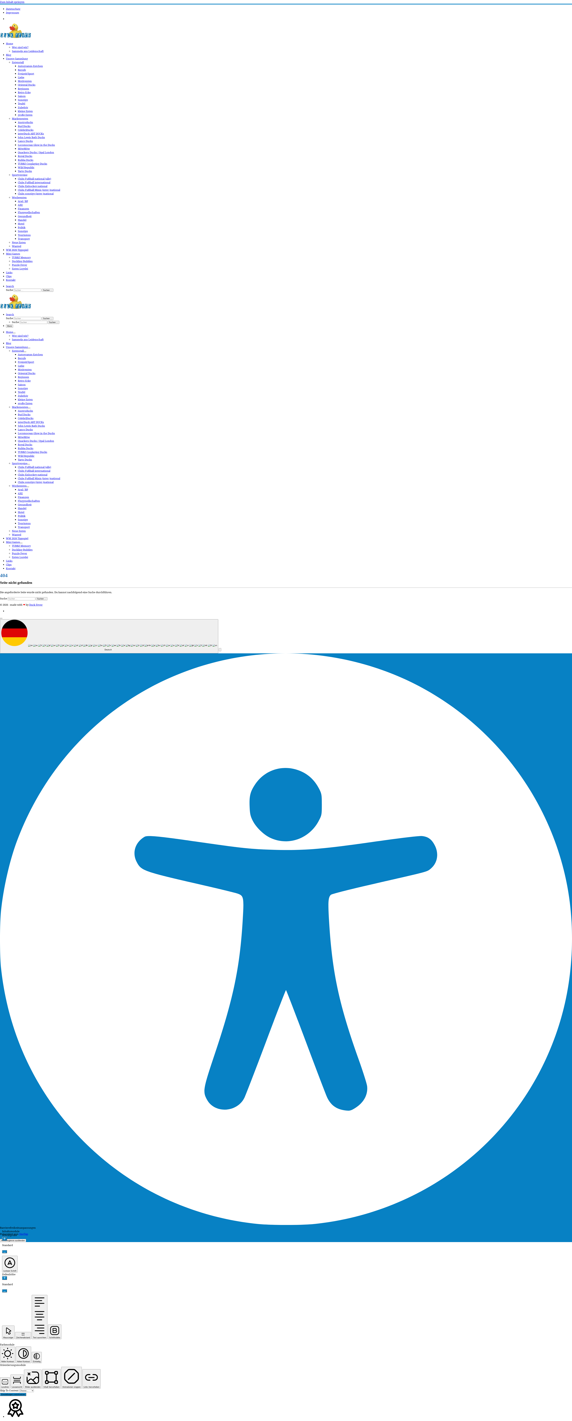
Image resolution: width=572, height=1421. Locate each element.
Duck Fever (36, 604)
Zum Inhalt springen (12, 2)
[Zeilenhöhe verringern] (4, 1290)
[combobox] (109, 636)
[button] (220, 649)
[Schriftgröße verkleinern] (4, 1251)
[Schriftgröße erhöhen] (4, 1239)
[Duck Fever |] (15, 37)
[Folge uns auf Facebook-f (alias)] (9, 18)
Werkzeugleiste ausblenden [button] (13, 1240)
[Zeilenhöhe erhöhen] (4, 1278)
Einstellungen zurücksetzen (13, 1394)
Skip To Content (9, 1390)
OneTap (23, 1234)
